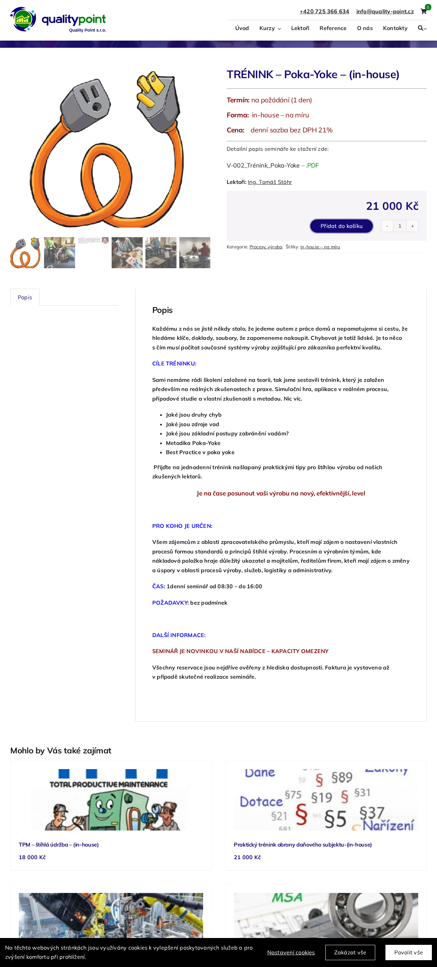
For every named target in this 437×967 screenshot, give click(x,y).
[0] (424, 11)
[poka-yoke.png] (110, 149)
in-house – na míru (320, 246)
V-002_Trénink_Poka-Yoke (263, 165)
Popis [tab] (25, 297)
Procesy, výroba (266, 246)
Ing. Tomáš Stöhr (270, 181)
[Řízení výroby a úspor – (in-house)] (111, 923)
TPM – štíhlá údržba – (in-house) (59, 844)
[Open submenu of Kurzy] (278, 29)
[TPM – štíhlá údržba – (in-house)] (111, 800)
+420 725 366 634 (325, 11)
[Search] (420, 29)
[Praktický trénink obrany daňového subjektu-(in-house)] (326, 800)
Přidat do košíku (342, 225)
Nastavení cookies (291, 952)
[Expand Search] (425, 29)
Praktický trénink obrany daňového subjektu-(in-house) (303, 844)
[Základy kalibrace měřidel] (326, 923)
